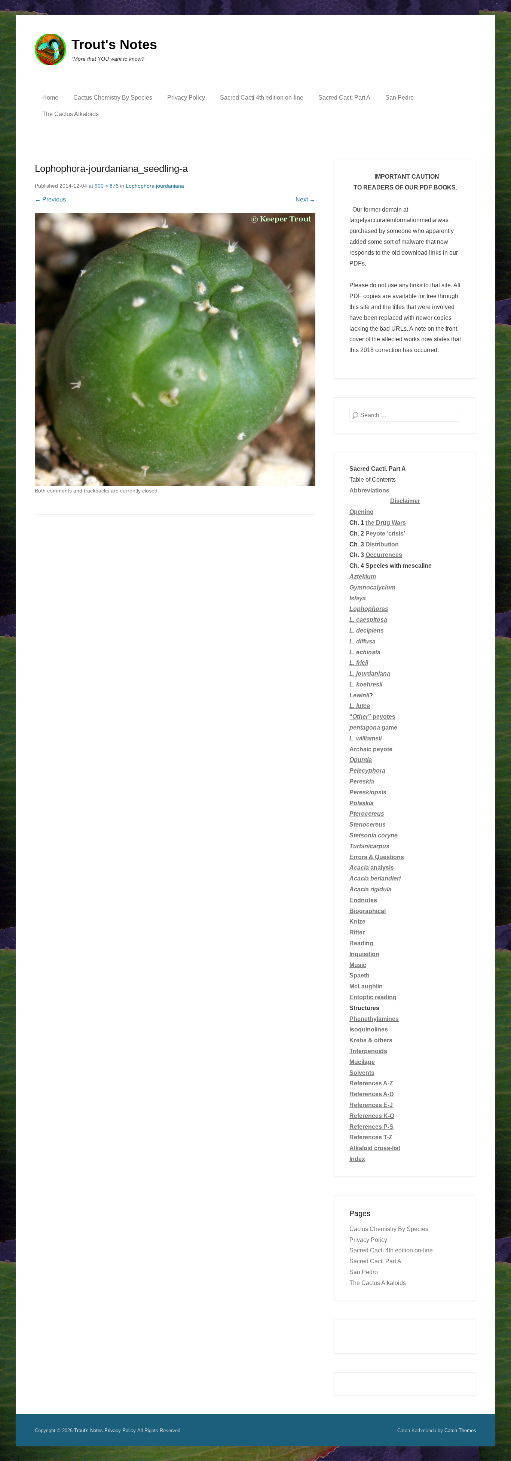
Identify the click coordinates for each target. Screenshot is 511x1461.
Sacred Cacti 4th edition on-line (261, 97)
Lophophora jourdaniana (155, 186)
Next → (305, 199)
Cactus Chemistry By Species (112, 97)
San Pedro (399, 97)
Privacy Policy (186, 97)
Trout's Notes (114, 44)
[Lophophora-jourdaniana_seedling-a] (175, 349)
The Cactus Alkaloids (70, 114)
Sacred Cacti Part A (344, 97)
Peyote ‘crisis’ (385, 533)
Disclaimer (405, 501)
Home (50, 97)
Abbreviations (369, 490)
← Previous (50, 199)
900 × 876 (107, 186)
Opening (361, 512)
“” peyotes (372, 716)
